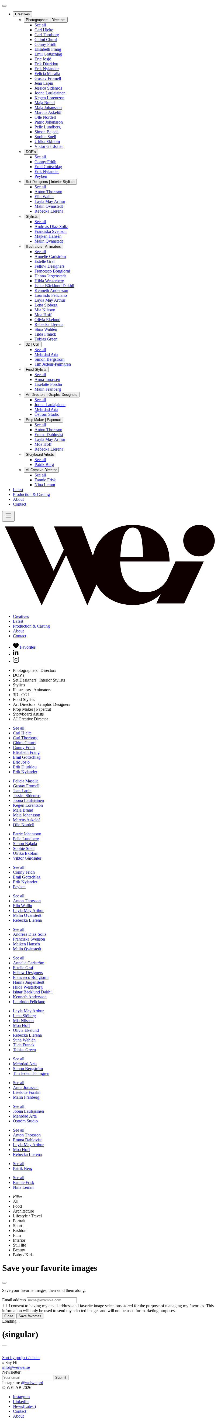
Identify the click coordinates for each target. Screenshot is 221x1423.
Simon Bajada (46, 132)
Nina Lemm (44, 484)
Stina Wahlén (45, 329)
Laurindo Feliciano (50, 295)
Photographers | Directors (45, 20)
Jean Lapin (43, 83)
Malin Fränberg (47, 389)
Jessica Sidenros (48, 88)
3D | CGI (32, 344)
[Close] (4, 6)
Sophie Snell (45, 136)
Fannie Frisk (45, 480)
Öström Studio (46, 414)
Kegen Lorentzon (49, 98)
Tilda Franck (45, 334)
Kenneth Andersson (51, 290)
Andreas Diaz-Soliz (51, 226)
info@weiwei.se (16, 1367)
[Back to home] (110, 607)
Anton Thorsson (48, 191)
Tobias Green (45, 339)
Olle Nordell (45, 117)
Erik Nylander (46, 68)
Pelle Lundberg (47, 127)
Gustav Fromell (47, 78)
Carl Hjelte (43, 30)
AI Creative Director (41, 470)
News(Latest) (24, 1406)
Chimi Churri (45, 39)
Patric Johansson (48, 122)
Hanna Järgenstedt (50, 276)
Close (8, 1316)
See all (40, 25)
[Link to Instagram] (16, 661)
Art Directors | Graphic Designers (51, 395)
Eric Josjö (42, 59)
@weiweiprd (32, 1382)
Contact (19, 504)
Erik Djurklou (46, 64)
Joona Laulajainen (49, 93)
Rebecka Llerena (48, 211)
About (18, 499)
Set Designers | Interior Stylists (50, 182)
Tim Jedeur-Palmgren (52, 364)
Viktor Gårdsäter (48, 146)
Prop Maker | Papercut (43, 420)
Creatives (22, 14)
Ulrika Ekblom (47, 141)
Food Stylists (36, 369)
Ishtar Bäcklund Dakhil (54, 285)
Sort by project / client (21, 1357)
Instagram (21, 1396)
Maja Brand (44, 102)
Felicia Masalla (47, 73)
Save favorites (30, 1316)
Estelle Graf (44, 261)
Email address (14, 1300)
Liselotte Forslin (48, 384)
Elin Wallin (44, 196)
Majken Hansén (47, 236)
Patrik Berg (44, 464)
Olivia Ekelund (47, 319)
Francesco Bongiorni (52, 271)
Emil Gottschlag (48, 54)
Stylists (32, 217)
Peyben (40, 176)
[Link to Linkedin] (16, 654)
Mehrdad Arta (46, 354)
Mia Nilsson (44, 310)
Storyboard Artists (40, 454)
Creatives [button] (21, 616)
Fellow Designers (49, 266)
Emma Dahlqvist (48, 434)
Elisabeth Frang (47, 49)
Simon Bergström (49, 359)
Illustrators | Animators (43, 246)
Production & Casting (31, 494)
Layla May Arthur (49, 201)
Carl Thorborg (46, 34)
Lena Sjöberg (45, 305)
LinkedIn (21, 1401)
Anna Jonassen (47, 379)
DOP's (31, 152)
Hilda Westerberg (49, 280)
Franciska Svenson (50, 231)
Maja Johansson (48, 107)
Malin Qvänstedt (48, 206)
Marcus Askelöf (47, 112)
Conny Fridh (45, 44)
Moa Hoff (42, 314)
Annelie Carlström (50, 256)
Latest (18, 489)
